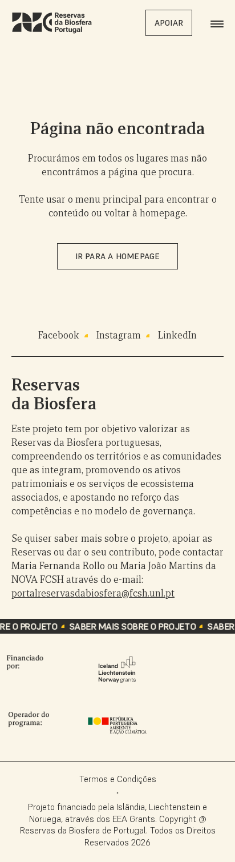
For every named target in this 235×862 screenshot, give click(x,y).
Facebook (58, 335)
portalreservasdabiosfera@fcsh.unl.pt (93, 593)
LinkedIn (177, 335)
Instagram (118, 335)
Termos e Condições (117, 778)
